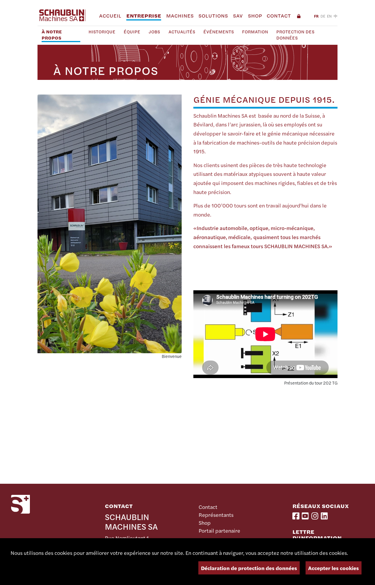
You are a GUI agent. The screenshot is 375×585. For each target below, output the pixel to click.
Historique (101, 32)
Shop (255, 15)
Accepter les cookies (333, 568)
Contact (279, 15)
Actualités (181, 32)
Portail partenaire (219, 530)
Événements (218, 32)
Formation (255, 32)
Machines (180, 15)
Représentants (216, 514)
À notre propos (52, 35)
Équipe (132, 32)
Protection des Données (295, 35)
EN (329, 16)
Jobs (154, 32)
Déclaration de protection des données (249, 568)
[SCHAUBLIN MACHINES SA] (62, 15)
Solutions (213, 15)
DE (323, 16)
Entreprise (143, 15)
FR (316, 16)
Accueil (110, 15)
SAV (238, 15)
